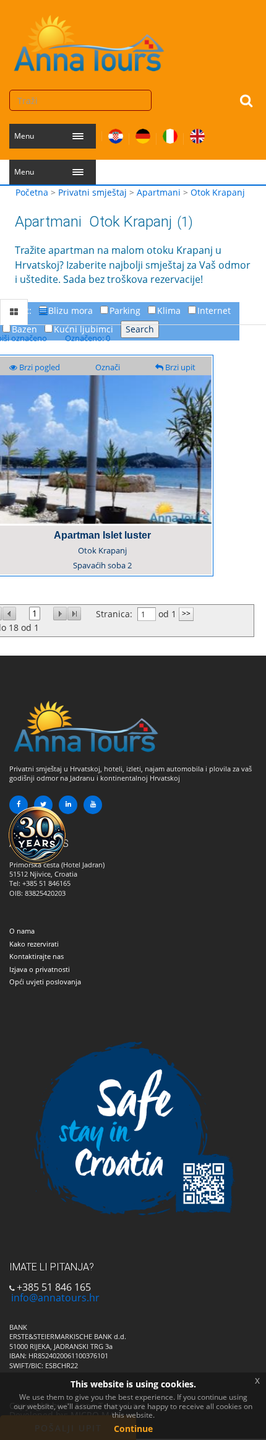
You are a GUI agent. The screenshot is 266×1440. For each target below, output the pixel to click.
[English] (197, 134)
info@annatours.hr (55, 1297)
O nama (22, 930)
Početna (31, 192)
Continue (133, 1428)
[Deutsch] (142, 134)
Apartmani (159, 192)
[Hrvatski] (115, 134)
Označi (107, 367)
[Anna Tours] (89, 40)
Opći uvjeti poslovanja (45, 981)
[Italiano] (170, 134)
